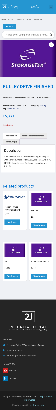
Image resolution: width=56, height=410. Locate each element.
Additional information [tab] (33, 135)
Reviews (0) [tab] (11, 141)
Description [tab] (11, 135)
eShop (10, 19)
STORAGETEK (14, 108)
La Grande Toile (37, 405)
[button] (51, 7)
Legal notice (46, 396)
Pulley (17, 19)
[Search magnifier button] (51, 35)
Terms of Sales (28, 399)
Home (3, 19)
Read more (12, 222)
